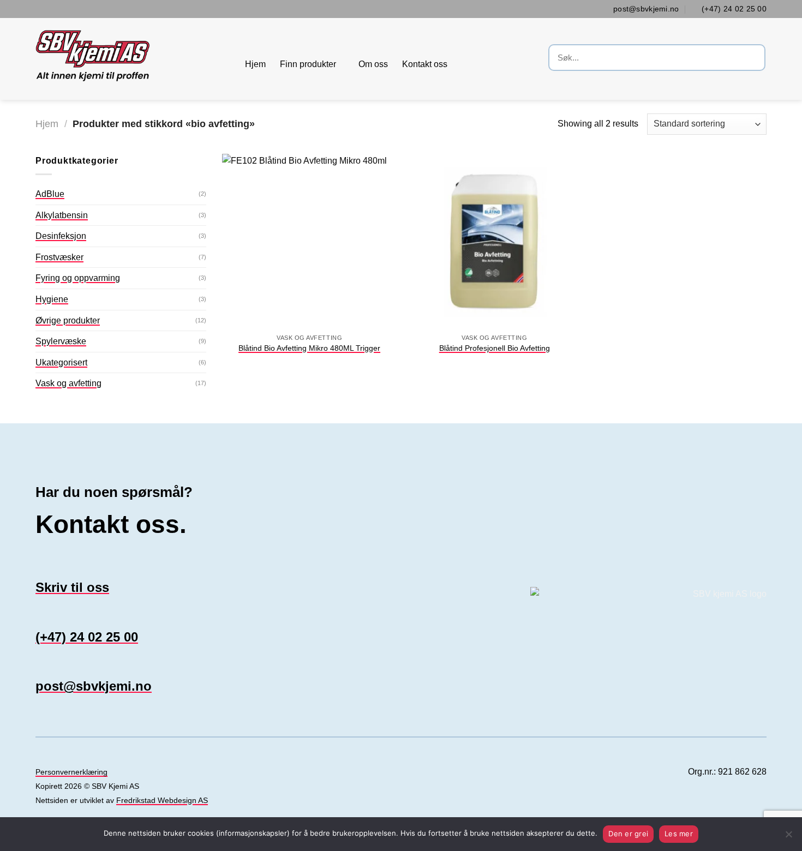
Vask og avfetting (68, 383)
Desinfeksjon (60, 236)
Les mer (679, 833)
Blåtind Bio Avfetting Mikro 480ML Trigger (309, 348)
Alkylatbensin (61, 215)
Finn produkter (308, 64)
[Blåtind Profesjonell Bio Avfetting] (494, 241)
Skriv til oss (72, 587)
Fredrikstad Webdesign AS (162, 800)
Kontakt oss (424, 64)
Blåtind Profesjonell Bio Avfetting (494, 348)
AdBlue (49, 194)
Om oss (373, 64)
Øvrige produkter (67, 320)
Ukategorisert (61, 362)
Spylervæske (60, 341)
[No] (788, 837)
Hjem (255, 64)
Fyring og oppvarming (77, 278)
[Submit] (755, 59)
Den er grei (628, 833)
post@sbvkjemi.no (93, 686)
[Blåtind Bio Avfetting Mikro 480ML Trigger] (309, 241)
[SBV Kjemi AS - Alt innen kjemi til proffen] (132, 59)
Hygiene (51, 299)
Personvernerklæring (71, 772)
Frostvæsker (59, 257)
